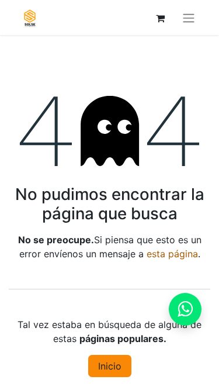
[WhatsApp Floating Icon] (185, 309)
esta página (172, 254)
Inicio (109, 366)
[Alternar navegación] (188, 17)
